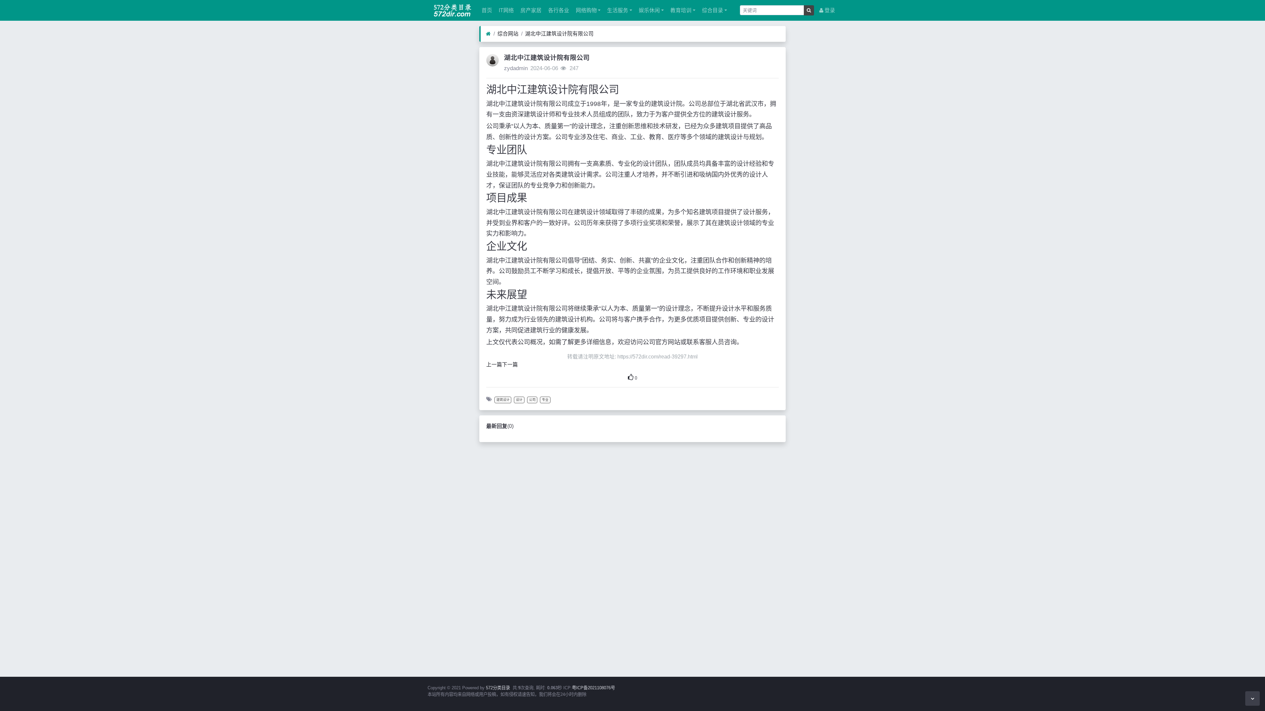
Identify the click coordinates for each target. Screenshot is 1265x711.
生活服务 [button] (617, 10)
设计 (519, 400)
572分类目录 (498, 687)
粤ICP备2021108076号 (593, 687)
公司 (532, 400)
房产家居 (530, 10)
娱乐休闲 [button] (648, 10)
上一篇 (494, 364)
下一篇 (510, 364)
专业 (545, 400)
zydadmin (516, 68)
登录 (829, 10)
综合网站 (508, 34)
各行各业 (558, 10)
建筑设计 (503, 400)
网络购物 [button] (586, 10)
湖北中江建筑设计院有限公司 (559, 34)
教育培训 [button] (680, 10)
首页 (486, 10)
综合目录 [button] (712, 10)
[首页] (488, 34)
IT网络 (505, 10)
